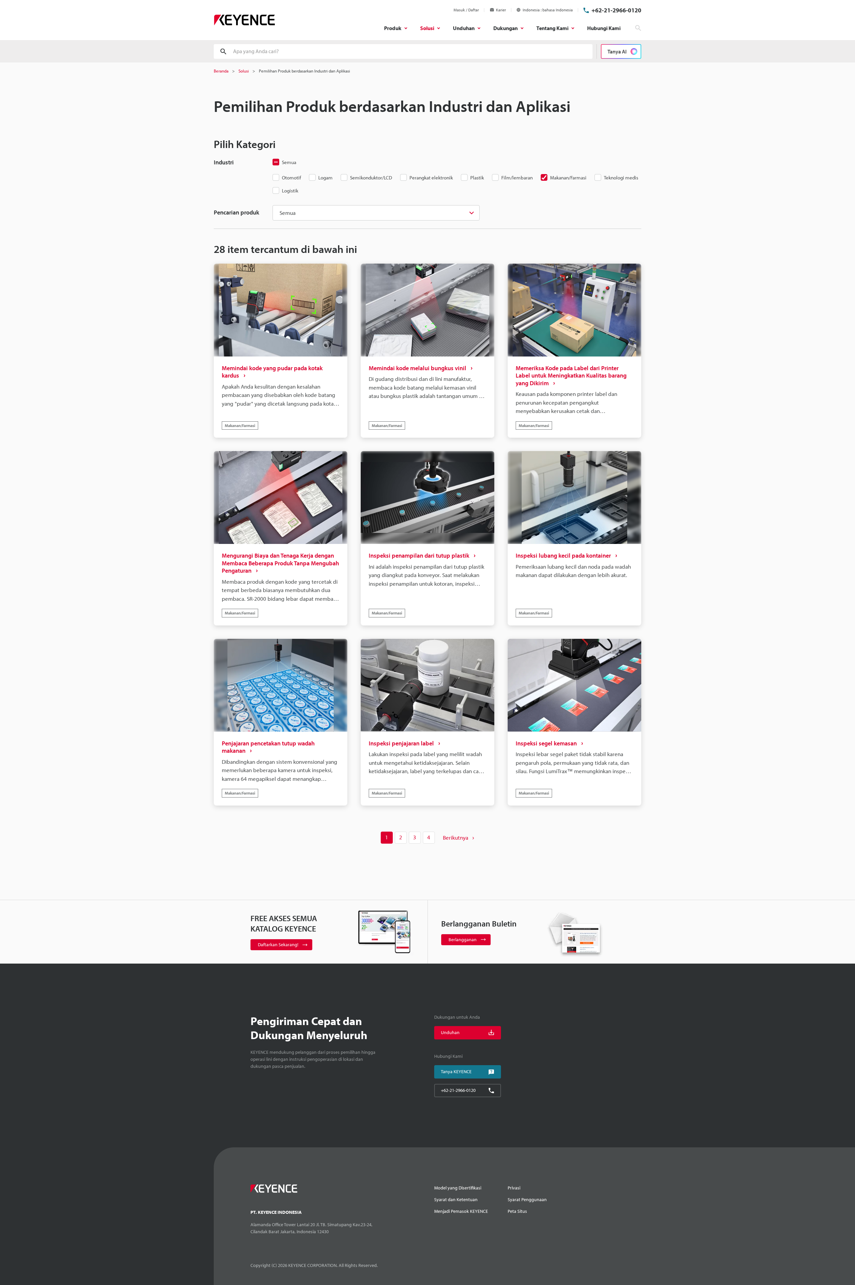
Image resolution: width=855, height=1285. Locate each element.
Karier (501, 9)
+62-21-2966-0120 (616, 10)
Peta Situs (517, 1211)
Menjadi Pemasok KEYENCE (461, 1211)
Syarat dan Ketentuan (456, 1199)
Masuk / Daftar (466, 9)
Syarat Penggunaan (527, 1199)
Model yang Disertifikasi (457, 1188)
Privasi (514, 1188)
